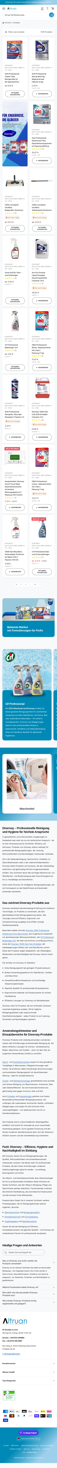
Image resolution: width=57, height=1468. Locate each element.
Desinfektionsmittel (21, 1062)
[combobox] (28, 15)
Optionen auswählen (15, 94)
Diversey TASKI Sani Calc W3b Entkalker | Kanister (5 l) (40, 414)
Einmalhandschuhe (13, 1217)
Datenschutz (36, 1449)
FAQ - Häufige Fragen (30, 1452)
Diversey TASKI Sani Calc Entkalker (26, 944)
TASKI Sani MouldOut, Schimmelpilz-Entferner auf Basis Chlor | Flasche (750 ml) (14, 556)
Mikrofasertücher (12, 1212)
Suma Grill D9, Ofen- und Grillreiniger (13, 273)
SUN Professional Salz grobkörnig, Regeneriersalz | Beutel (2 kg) (39, 78)
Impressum (46, 1449)
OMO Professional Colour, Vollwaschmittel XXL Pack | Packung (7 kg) (41, 485)
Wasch (5, 1062)
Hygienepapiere (11, 1221)
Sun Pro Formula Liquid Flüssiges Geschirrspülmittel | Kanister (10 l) (39, 276)
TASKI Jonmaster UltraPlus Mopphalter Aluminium (14, 207)
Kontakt (6, 1445)
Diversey (16, 23)
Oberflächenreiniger (21, 1081)
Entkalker (11, 1096)
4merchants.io (38, 1458)
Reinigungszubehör (31, 1212)
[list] (28, 695)
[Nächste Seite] (40, 584)
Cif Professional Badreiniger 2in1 (11, 346)
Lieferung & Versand (46, 1445)
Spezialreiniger (25, 1096)
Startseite (8, 23)
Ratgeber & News (15, 1449)
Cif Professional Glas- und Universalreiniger (41, 553)
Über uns (26, 1449)
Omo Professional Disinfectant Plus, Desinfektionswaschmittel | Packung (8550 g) (42, 142)
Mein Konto (15, 1445)
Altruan (22, 1458)
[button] (3, 8)
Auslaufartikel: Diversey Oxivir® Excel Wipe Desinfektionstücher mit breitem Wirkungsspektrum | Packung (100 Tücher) (14, 488)
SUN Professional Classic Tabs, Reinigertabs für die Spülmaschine (12, 78)
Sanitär (5, 1081)
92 (35, 584)
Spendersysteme (29, 1221)
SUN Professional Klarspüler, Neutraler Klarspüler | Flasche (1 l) (14, 414)
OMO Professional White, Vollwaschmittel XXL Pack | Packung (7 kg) (41, 349)
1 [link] (16, 584)
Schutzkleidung (31, 1217)
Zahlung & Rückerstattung (29, 1445)
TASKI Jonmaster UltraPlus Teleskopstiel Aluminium (42, 207)
